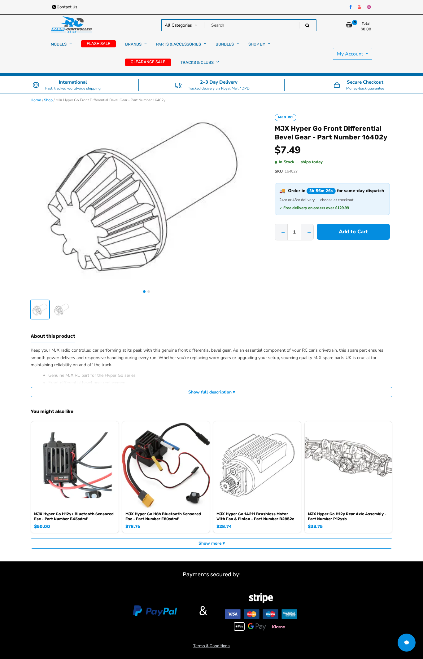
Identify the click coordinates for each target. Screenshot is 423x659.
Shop (48, 100)
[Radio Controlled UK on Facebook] (350, 7)
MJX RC (285, 117)
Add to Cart (353, 231)
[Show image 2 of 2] (148, 291)
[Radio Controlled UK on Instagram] (369, 7)
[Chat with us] (407, 643)
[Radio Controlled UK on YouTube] (359, 7)
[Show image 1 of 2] (144, 291)
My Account (350, 54)
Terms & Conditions (211, 646)
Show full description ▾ (211, 392)
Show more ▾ (211, 543)
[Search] (307, 25)
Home (36, 100)
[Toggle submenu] (70, 43)
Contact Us (66, 7)
